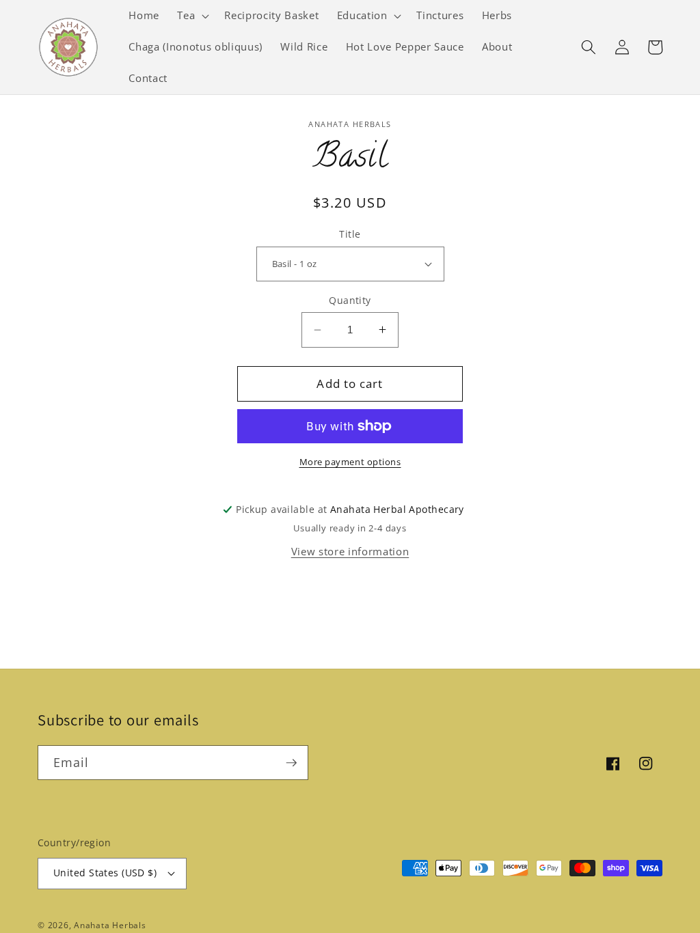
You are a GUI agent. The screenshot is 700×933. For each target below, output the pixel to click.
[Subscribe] (291, 763)
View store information (350, 551)
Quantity (350, 300)
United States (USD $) (105, 872)
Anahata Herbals (110, 925)
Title (349, 233)
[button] (191, 15)
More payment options (350, 462)
